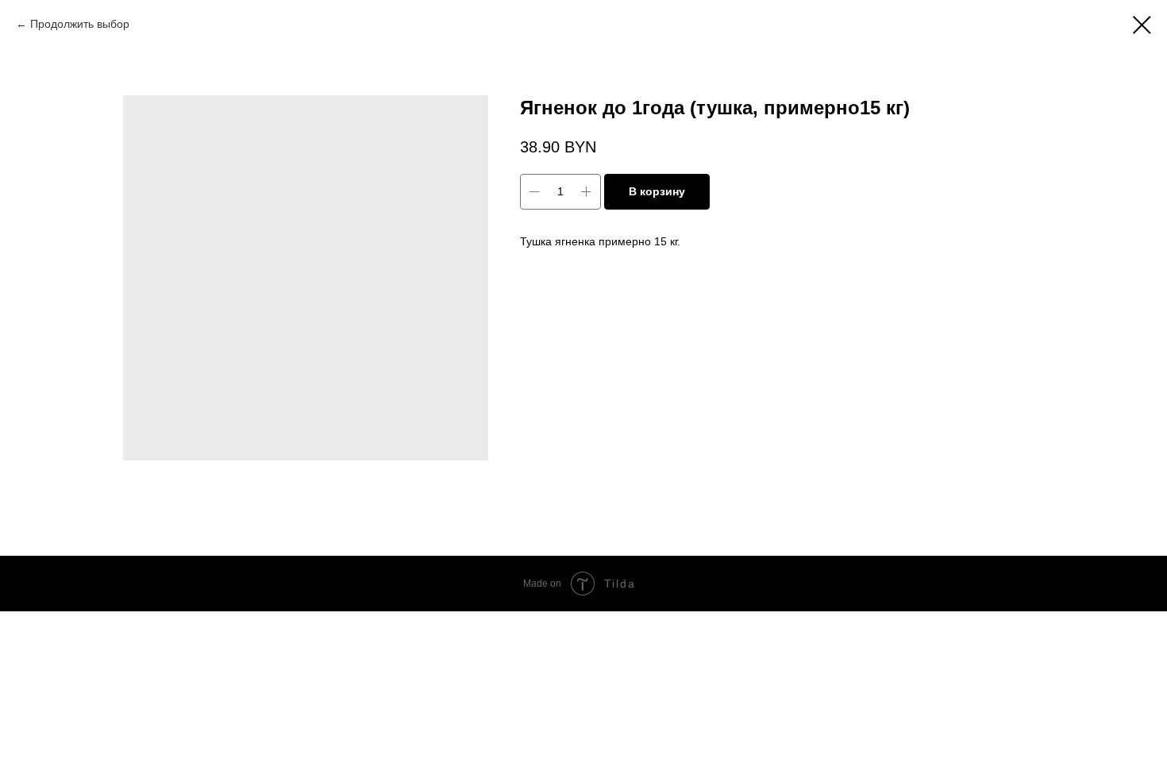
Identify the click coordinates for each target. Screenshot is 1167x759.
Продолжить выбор (79, 23)
